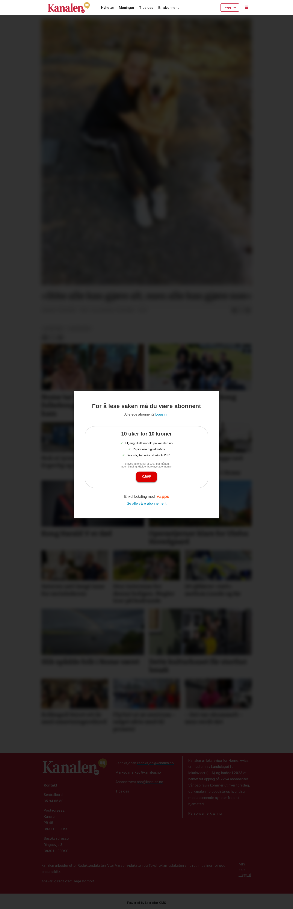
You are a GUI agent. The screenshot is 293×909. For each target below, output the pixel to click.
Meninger (126, 7)
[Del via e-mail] (248, 310)
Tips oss (146, 7)
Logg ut (245, 875)
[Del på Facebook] (234, 310)
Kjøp (146, 477)
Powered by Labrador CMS (146, 903)
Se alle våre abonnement (146, 503)
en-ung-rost (80, 328)
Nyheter (107, 7)
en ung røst (54, 328)
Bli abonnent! (169, 7)
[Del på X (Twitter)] (241, 310)
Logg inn (230, 7)
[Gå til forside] (68, 7)
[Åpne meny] (247, 7)
